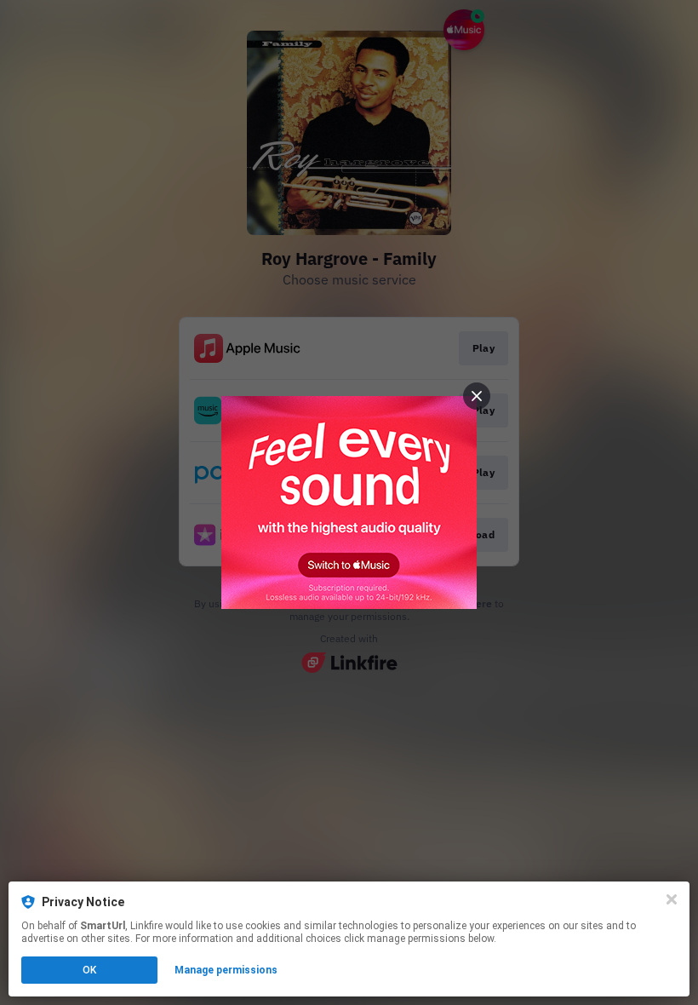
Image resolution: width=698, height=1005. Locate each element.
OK (89, 970)
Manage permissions (225, 970)
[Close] (671, 899)
